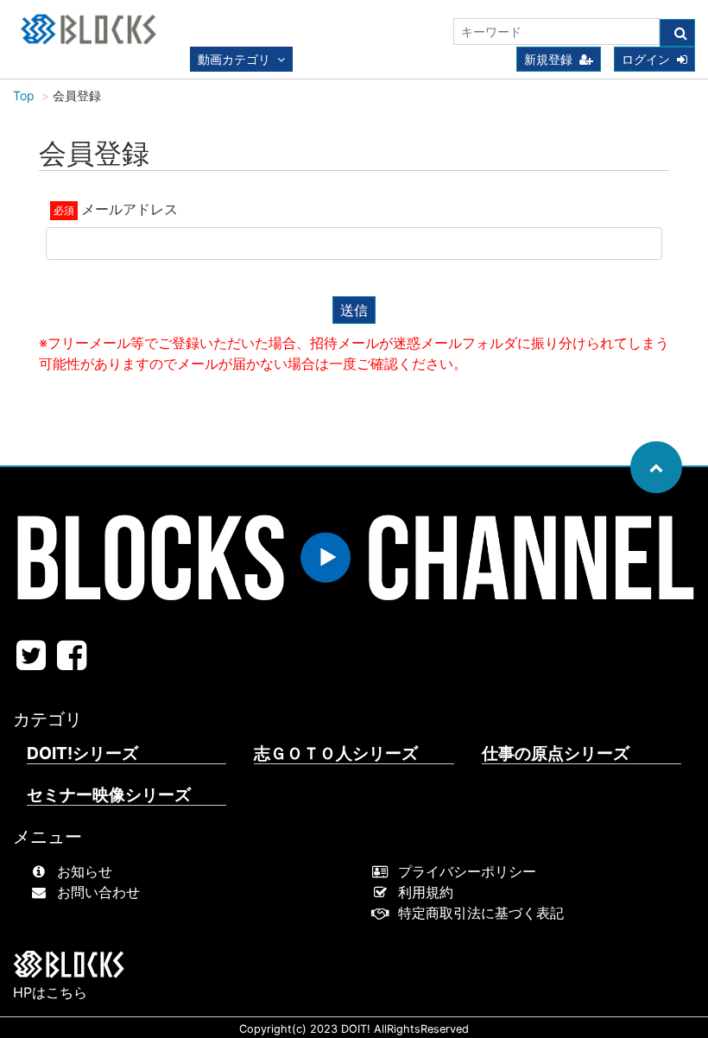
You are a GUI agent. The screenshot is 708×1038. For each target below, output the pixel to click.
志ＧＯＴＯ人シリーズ (336, 753)
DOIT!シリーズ (82, 753)
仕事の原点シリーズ (555, 753)
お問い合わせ (98, 892)
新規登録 (548, 59)
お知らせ (84, 871)
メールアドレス (129, 209)
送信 (354, 310)
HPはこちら (50, 992)
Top (24, 95)
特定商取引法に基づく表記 (481, 912)
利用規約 (425, 892)
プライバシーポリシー (467, 871)
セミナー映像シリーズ (109, 795)
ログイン (646, 59)
